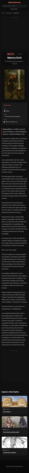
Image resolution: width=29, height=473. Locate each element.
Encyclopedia (9, 13)
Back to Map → (14, 9)
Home (3, 13)
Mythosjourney (14, 2)
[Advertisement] (14, 33)
